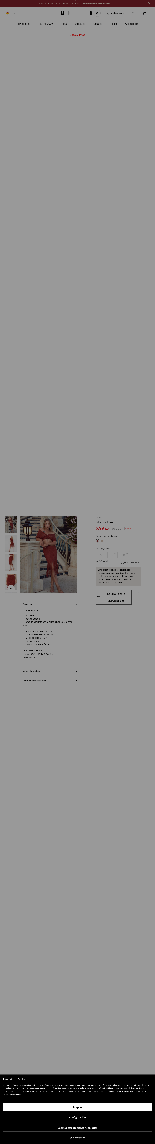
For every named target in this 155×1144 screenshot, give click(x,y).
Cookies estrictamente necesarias (77, 1127)
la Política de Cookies (134, 1091)
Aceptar (77, 1107)
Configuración (77, 1117)
